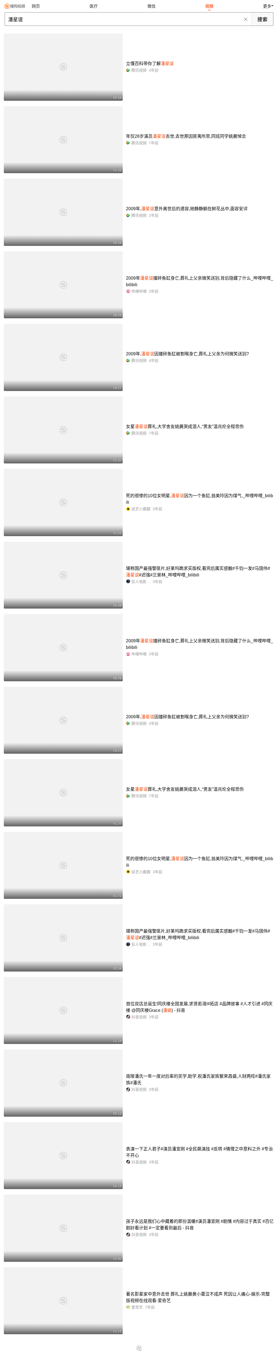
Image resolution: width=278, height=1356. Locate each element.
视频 (209, 6)
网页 (36, 6)
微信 (151, 6)
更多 (267, 6)
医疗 (94, 6)
